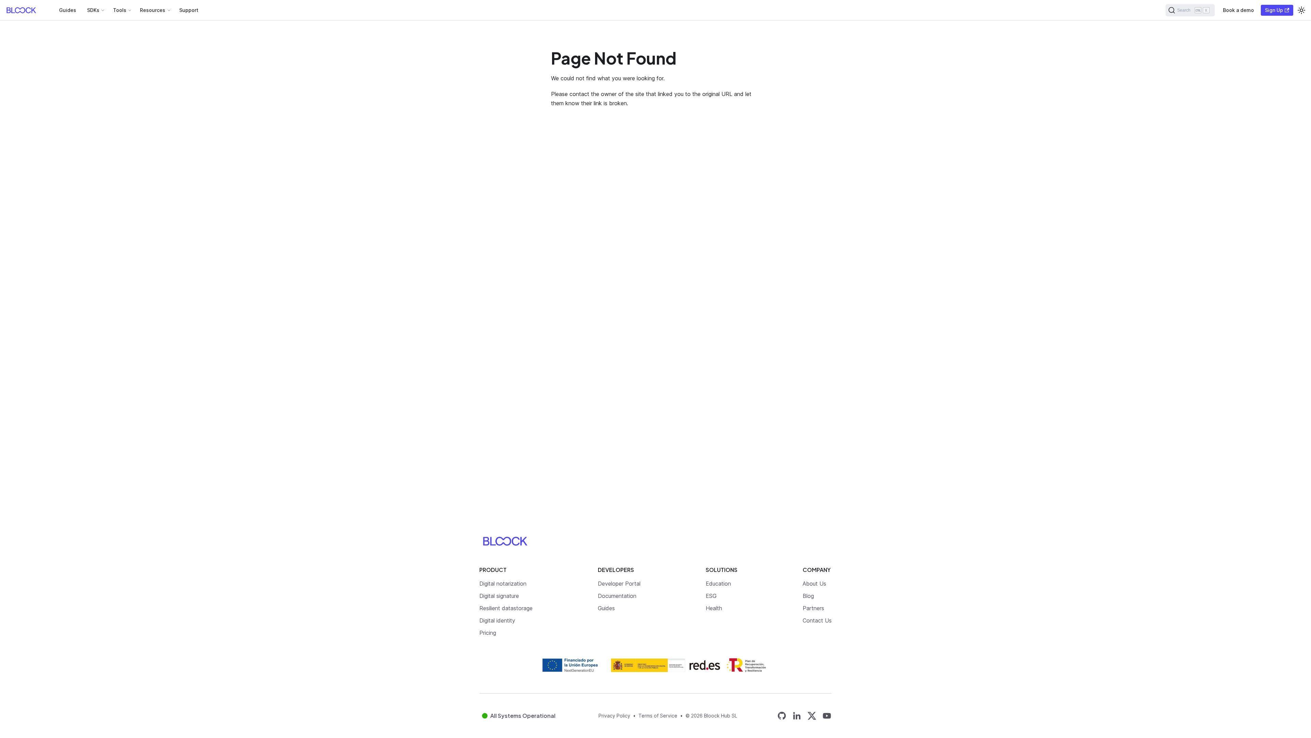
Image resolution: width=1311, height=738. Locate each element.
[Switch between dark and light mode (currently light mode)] (1301, 10)
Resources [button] (152, 10)
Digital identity (497, 620)
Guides (67, 10)
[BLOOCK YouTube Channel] (827, 716)
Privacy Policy (614, 716)
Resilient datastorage (506, 608)
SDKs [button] (93, 10)
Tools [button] (119, 10)
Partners (813, 608)
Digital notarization (502, 583)
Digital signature (499, 595)
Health (714, 608)
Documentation (617, 595)
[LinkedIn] (797, 716)
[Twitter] (812, 716)
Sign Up (1274, 10)
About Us (814, 583)
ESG (711, 595)
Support (188, 10)
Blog (808, 595)
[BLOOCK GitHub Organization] (782, 716)
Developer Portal (619, 583)
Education (718, 583)
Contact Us (817, 620)
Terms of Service (657, 716)
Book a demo (1238, 10)
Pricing (487, 632)
